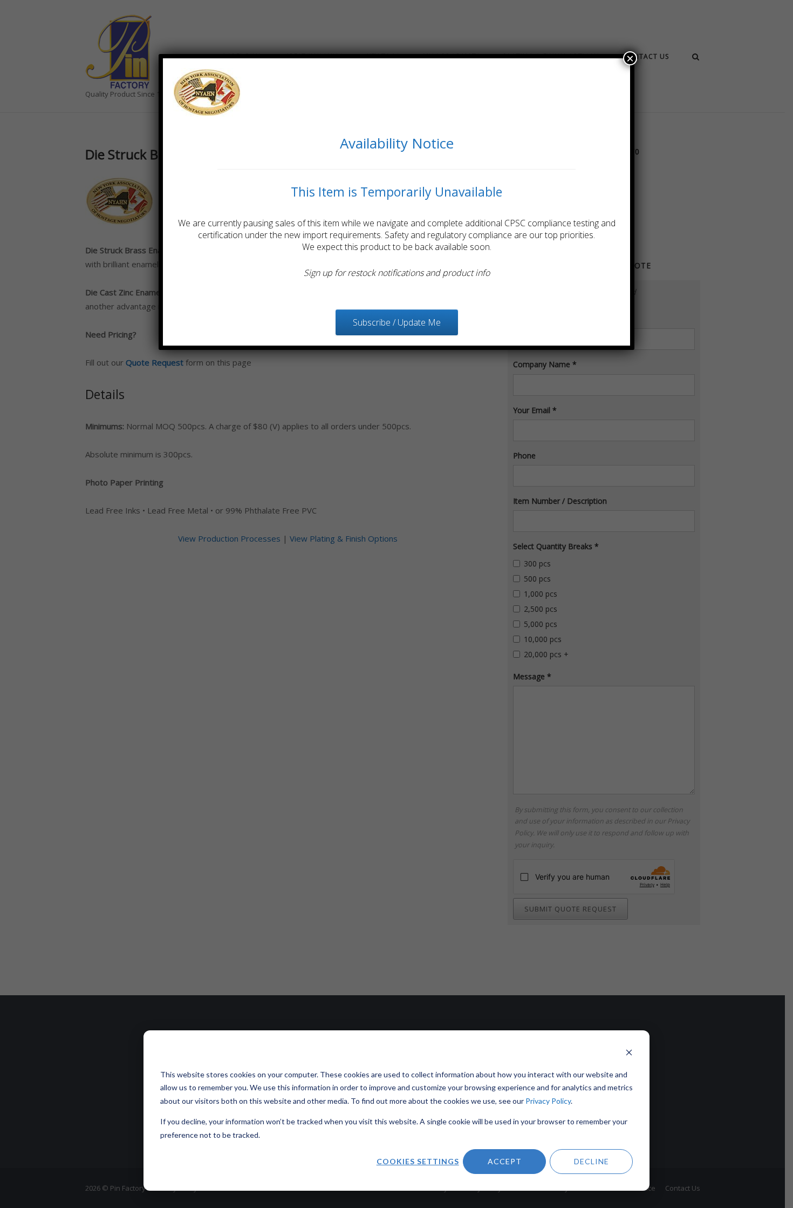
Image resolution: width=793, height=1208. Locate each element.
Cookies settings (418, 1161)
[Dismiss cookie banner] (629, 1054)
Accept (505, 1161)
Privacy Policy (548, 1100)
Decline (591, 1161)
